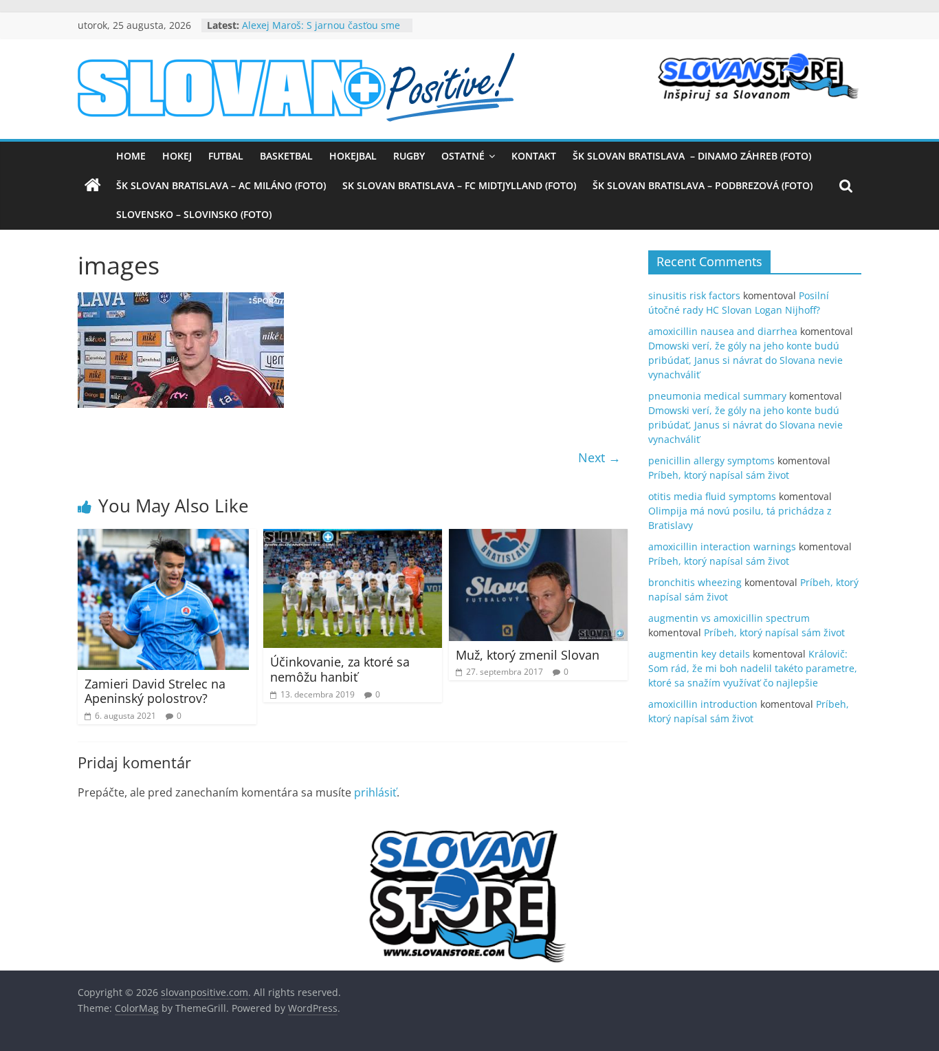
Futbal (225, 155)
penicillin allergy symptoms (711, 460)
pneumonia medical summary (717, 395)
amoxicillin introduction (703, 704)
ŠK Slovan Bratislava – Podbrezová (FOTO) (703, 185)
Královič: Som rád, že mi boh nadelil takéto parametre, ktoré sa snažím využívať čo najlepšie (752, 668)
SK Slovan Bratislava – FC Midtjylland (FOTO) (459, 185)
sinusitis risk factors (694, 295)
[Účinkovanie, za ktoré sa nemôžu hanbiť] (352, 537)
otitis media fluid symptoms (712, 496)
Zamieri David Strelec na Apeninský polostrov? (155, 691)
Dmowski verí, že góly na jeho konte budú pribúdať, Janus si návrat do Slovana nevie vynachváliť (745, 360)
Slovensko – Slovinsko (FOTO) (194, 214)
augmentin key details (699, 653)
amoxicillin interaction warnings (722, 546)
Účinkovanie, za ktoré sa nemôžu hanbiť (340, 669)
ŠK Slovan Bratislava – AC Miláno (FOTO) (221, 185)
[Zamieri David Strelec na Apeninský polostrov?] (163, 537)
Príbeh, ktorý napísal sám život (718, 474)
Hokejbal (353, 155)
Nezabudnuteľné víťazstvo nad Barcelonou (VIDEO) (312, 21)
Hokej (177, 155)
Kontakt (533, 155)
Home (131, 155)
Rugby (409, 155)
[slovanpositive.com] (93, 185)
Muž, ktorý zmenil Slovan (527, 655)
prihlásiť (375, 792)
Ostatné (463, 155)
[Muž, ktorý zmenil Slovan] (538, 537)
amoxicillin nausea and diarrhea (722, 331)
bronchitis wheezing (695, 582)
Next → (599, 457)
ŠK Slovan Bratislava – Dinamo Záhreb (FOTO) (692, 155)
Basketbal (286, 155)
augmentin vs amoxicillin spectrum (729, 618)
